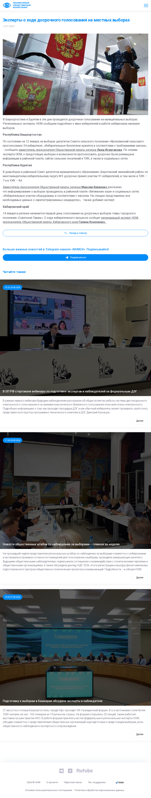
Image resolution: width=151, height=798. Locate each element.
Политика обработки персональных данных (99, 790)
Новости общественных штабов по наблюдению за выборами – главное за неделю (61, 544)
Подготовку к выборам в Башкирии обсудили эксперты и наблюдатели (52, 701)
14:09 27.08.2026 (12, 597)
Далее (139, 420)
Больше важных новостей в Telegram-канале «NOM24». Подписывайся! (56, 249)
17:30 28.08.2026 (12, 440)
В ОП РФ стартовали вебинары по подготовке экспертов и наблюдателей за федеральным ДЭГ (70, 391)
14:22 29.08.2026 (12, 287)
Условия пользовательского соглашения (48, 790)
